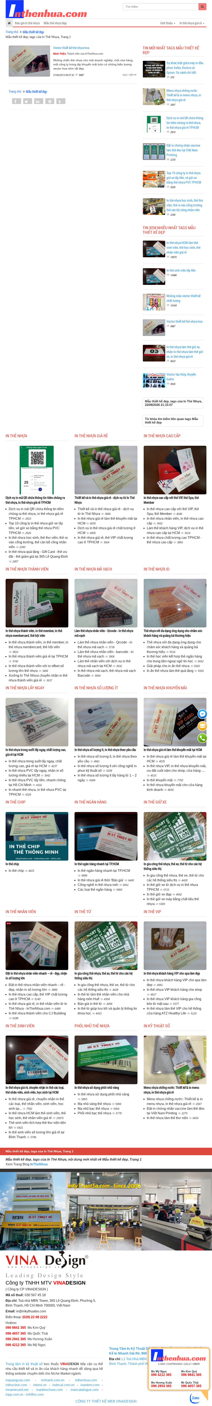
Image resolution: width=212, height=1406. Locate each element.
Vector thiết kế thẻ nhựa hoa (71, 47)
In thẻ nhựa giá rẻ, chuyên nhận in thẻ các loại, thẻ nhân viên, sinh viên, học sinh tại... (36, 1103)
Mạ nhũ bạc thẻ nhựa (94, 1108)
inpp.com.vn (14, 1394)
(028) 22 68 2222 (34, 1317)
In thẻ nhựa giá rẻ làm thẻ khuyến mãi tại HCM (173, 749)
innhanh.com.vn (52, 1380)
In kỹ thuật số (157, 1025)
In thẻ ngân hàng (91, 802)
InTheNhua (39, 1164)
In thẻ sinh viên (20, 1025)
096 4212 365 (16, 1345)
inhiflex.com (35, 1394)
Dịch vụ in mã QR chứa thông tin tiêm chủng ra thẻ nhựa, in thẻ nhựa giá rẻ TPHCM (184, 123)
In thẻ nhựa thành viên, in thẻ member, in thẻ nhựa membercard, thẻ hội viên (34, 633)
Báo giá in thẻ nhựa (27, 23)
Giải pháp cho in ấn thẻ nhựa (168, 666)
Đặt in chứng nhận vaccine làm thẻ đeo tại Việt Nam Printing (183, 150)
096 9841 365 (16, 1327)
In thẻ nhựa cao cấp (162, 435)
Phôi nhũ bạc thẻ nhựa (95, 1113)
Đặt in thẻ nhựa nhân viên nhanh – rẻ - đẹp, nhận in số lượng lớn (36, 975)
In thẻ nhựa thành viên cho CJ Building (37, 1013)
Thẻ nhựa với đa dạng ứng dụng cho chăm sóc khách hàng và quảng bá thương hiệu (173, 633)
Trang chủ (12, 31)
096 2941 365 (16, 1339)
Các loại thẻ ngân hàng (95, 889)
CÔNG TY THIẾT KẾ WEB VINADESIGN (106, 1401)
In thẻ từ (83, 911)
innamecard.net (17, 1389)
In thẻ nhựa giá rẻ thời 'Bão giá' (101, 880)
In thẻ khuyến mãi (160, 780)
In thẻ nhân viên (21, 911)
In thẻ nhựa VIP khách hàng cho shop (174, 989)
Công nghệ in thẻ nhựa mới (98, 885)
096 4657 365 (16, 1333)
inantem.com (90, 1385)
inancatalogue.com (85, 1389)
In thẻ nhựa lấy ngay (25, 687)
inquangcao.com (18, 1380)
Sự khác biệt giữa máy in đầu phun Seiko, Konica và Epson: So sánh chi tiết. (184, 68)
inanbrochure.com (49, 1389)
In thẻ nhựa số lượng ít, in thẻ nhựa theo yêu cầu (105, 749)
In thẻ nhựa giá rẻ (91, 435)
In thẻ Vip (152, 911)
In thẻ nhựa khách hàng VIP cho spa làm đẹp (172, 973)
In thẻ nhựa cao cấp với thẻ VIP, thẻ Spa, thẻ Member (171, 500)
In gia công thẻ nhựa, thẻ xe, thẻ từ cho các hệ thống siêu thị (173, 866)
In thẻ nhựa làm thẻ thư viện (168, 1118)
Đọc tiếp (128, 75)
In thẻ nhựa (16, 435)
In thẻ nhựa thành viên (27, 569)
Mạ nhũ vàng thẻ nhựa (95, 1104)
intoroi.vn (40, 1385)
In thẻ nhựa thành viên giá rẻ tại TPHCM (38, 656)
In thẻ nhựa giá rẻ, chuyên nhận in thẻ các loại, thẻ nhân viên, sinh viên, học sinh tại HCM (35, 1089)
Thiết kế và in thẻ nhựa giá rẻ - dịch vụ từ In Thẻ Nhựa (105, 500)
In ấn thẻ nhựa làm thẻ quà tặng (170, 670)
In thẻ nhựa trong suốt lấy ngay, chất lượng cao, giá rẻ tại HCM (36, 752)
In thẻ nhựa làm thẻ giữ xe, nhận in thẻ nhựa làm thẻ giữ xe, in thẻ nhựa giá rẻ (184, 352)
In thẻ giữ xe (155, 802)
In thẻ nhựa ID (156, 569)
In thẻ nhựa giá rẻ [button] (190, 23)
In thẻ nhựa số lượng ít (96, 687)
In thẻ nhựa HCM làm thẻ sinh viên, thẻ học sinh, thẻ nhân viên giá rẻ (183, 247)
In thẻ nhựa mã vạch (93, 569)
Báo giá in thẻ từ (90, 1004)
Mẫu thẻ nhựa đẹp (55, 23)
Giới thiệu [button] (166, 23)
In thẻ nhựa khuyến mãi (165, 687)
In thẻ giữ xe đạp (159, 894)
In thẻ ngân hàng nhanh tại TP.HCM (97, 864)
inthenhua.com (86, 1380)
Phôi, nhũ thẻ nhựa (92, 1025)
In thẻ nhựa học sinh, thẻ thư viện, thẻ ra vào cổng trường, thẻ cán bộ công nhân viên (184, 205)
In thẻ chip (15, 802)
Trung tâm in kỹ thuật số (24, 1364)
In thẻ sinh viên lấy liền (181, 270)
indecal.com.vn (63, 1385)
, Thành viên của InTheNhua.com (78, 53)
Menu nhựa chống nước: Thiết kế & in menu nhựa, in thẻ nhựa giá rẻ (183, 95)
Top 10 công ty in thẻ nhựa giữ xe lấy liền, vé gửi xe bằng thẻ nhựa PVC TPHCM (183, 178)
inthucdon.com (16, 1385)
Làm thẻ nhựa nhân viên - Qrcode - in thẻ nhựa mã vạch (104, 633)
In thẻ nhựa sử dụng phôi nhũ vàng (97, 1087)
